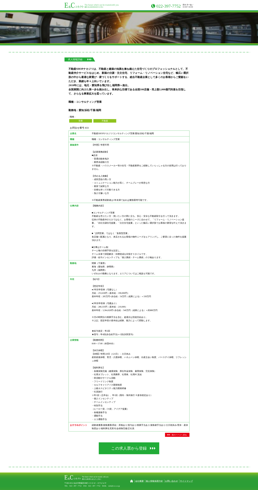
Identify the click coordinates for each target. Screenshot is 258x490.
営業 (80, 121)
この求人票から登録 (129, 448)
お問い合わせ (171, 481)
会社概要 (139, 481)
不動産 (105, 121)
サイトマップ (186, 481)
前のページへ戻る (179, 435)
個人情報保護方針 (154, 481)
